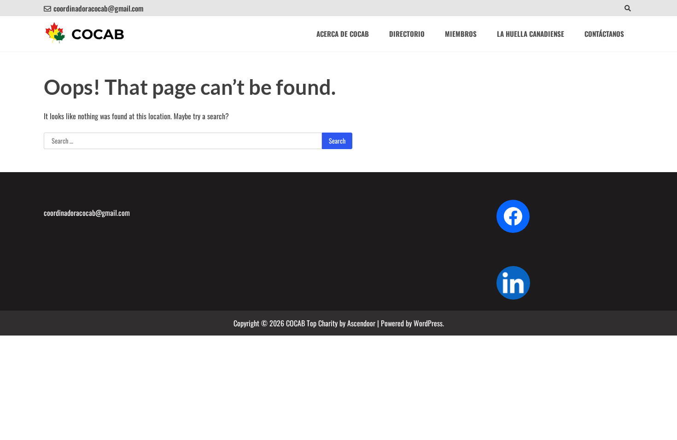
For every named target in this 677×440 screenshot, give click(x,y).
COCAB (97, 34)
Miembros (461, 34)
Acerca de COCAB (342, 34)
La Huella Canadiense (530, 34)
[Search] (627, 8)
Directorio (407, 34)
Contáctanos (604, 34)
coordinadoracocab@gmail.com (98, 8)
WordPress (428, 323)
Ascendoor (361, 323)
